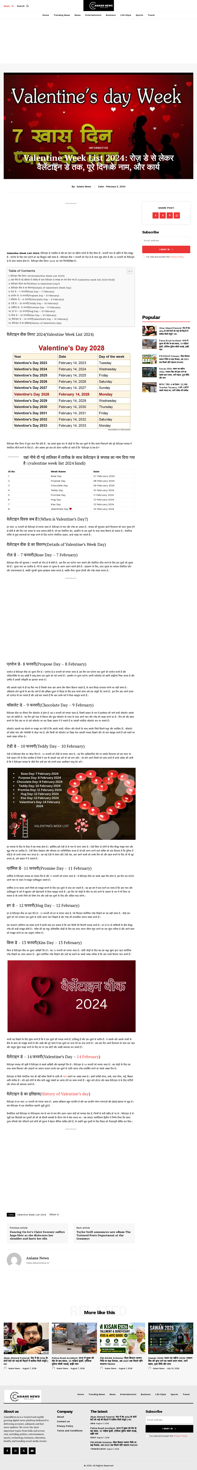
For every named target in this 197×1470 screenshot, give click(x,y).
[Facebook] (156, 215)
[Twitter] (163, 215)
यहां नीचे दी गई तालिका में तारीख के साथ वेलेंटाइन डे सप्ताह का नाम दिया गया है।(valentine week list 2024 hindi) (63, 279)
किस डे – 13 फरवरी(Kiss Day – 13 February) (33, 315)
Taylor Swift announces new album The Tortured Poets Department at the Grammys (103, 1235)
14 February (87, 1056)
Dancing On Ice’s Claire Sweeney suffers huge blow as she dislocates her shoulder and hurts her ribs (37, 1235)
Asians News (84, 186)
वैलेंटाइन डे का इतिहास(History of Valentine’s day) (36, 323)
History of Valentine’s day (65, 1094)
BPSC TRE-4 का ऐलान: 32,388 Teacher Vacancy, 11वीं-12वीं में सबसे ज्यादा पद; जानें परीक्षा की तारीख (173, 387)
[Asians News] (14, 1260)
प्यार (65, 1076)
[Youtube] (32, 1450)
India (92, 1423)
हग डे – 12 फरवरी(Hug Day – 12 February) (33, 311)
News (93, 1438)
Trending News (98, 1449)
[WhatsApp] (177, 215)
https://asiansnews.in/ (37, 1263)
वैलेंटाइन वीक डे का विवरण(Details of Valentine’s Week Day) (41, 287)
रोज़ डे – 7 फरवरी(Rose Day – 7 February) (32, 291)
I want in (164, 249)
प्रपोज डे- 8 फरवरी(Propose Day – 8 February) (35, 295)
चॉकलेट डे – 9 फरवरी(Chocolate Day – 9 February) (37, 299)
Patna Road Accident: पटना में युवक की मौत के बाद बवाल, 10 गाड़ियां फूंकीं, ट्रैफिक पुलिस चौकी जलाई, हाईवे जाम (174, 345)
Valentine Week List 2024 (31, 1214)
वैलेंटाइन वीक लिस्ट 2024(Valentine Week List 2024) (37, 276)
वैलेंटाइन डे (54, 1214)
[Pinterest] (170, 215)
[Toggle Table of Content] (128, 271)
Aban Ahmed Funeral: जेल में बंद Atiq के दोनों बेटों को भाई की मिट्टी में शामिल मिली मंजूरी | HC (174, 330)
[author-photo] (6, 1368)
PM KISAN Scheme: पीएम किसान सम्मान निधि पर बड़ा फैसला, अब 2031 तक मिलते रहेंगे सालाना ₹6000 (174, 359)
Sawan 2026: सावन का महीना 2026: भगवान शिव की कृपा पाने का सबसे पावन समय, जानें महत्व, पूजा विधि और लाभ (174, 373)
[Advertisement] (98, 37)
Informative (98, 148)
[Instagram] (15, 1450)
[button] (23, 6)
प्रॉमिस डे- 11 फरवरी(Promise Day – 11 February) (35, 307)
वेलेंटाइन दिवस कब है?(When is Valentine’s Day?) (35, 283)
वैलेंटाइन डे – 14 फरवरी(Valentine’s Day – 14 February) (40, 319)
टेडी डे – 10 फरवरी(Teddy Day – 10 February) (34, 303)
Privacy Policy (176, 257)
